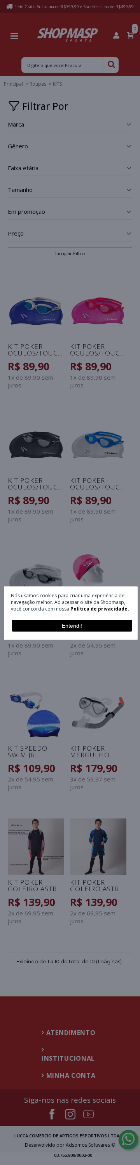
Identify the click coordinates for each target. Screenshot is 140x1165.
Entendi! (72, 626)
